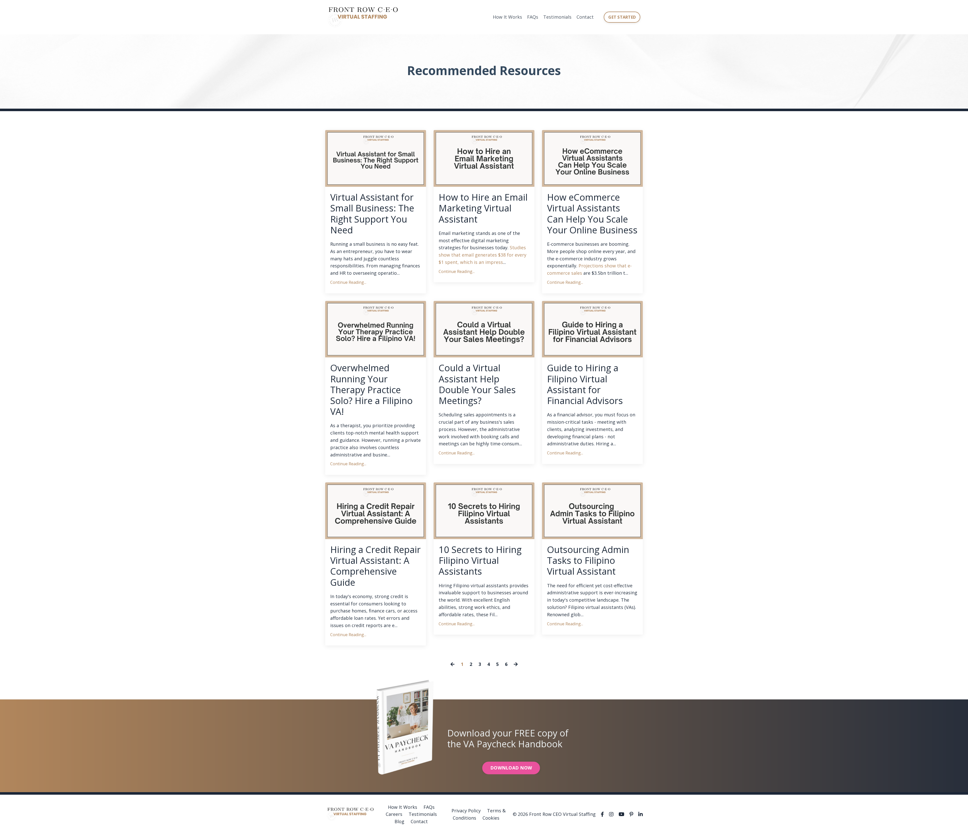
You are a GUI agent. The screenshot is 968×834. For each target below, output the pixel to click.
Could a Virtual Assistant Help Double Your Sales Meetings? (477, 384)
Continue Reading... (348, 282)
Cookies (490, 818)
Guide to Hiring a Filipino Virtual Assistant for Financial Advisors (585, 384)
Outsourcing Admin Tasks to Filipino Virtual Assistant (588, 560)
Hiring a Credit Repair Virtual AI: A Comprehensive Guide (375, 566)
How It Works (507, 17)
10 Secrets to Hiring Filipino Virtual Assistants (480, 560)
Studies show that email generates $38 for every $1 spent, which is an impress (482, 254)
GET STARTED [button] (622, 17)
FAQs (532, 17)
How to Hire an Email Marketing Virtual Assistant (483, 208)
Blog (399, 821)
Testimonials (557, 17)
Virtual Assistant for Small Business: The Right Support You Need (372, 213)
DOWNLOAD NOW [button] (511, 768)
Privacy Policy (466, 811)
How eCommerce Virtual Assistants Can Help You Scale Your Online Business (592, 213)
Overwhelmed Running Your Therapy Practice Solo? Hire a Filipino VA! (371, 389)
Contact (585, 17)
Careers (394, 814)
